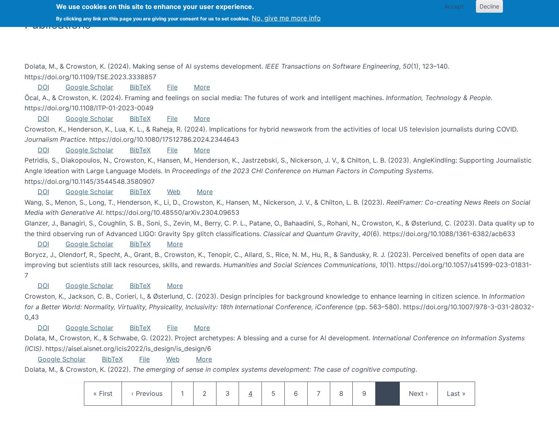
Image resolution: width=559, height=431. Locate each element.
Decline (489, 6)
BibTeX (140, 87)
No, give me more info (286, 18)
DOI (43, 87)
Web (173, 192)
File (172, 87)
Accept (454, 6)
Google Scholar (89, 87)
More (202, 87)
